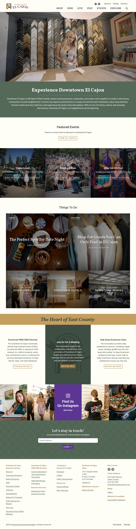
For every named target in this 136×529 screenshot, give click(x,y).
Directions (60, 472)
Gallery (110, 492)
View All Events (68, 138)
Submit (67, 447)
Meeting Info (67, 366)
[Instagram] (99, 4)
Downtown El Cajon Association (24, 525)
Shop (59, 8)
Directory (124, 4)
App (62, 490)
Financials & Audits (13, 486)
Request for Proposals (14, 497)
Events (101, 8)
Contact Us (86, 482)
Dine (70, 8)
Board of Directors (12, 479)
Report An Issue (88, 490)
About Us (107, 4)
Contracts (9, 490)
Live (80, 8)
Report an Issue (113, 366)
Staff (8, 483)
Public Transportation (64, 479)
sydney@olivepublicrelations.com (119, 485)
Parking (116, 4)
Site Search (117, 524)
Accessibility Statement (116, 500)
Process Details (22, 366)
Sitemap (127, 524)
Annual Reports (11, 494)
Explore (115, 8)
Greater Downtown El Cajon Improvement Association (39, 474)
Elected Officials (63, 487)
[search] (126, 8)
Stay (90, 8)
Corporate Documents (14, 475)
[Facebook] (96, 4)
